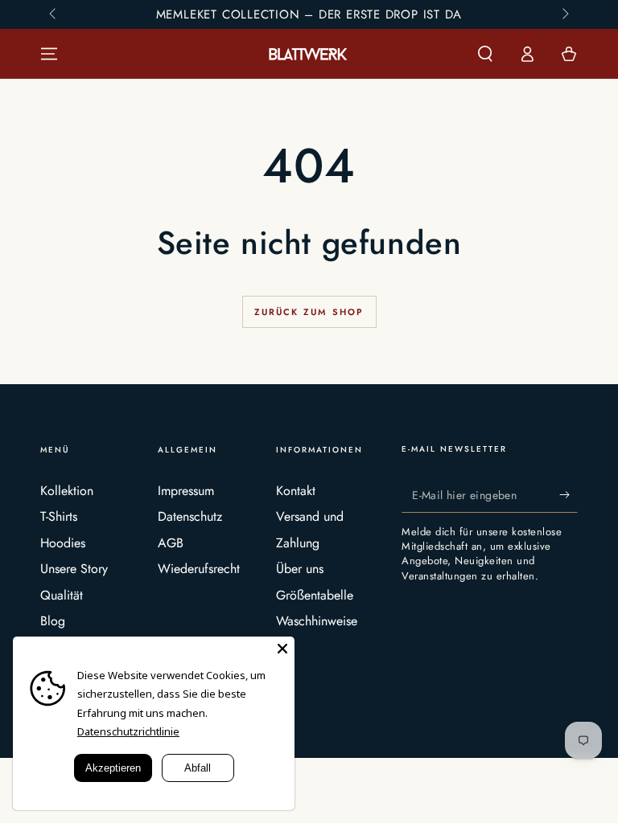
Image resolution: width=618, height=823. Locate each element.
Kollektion (66, 490)
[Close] (282, 649)
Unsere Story (74, 568)
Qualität (61, 595)
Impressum (186, 490)
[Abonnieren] (568, 494)
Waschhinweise (316, 621)
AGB (170, 543)
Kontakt (295, 490)
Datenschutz (190, 516)
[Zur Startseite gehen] (309, 54)
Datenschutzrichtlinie (128, 731)
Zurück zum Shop (309, 311)
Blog (52, 621)
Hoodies (62, 543)
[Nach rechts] (564, 14)
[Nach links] (54, 14)
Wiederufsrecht (199, 568)
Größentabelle (314, 595)
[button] (485, 54)
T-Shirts (58, 516)
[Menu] (49, 54)
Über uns (299, 568)
